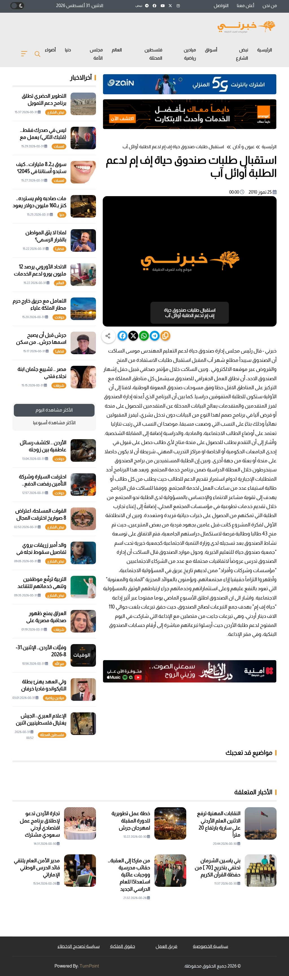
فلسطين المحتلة (153, 53)
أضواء (50, 49)
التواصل (221, 5)
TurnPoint (89, 966)
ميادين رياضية (190, 53)
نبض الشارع (242, 53)
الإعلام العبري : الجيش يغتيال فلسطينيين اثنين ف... (41, 723)
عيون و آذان (244, 146)
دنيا (68, 49)
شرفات (59, 386)
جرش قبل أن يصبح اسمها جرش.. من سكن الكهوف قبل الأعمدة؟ (41, 342)
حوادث (59, 317)
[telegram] (155, 336)
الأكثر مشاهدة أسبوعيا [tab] (54, 422)
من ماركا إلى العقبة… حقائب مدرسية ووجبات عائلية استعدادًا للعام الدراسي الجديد (129, 875)
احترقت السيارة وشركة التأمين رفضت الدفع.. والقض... (42, 484)
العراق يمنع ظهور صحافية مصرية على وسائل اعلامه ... (46, 620)
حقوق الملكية (122, 946)
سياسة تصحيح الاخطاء (79, 946)
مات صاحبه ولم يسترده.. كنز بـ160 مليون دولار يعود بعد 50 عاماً (39, 205)
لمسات (59, 146)
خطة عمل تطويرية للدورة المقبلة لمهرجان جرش (130, 820)
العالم (117, 49)
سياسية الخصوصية (210, 946)
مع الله (59, 664)
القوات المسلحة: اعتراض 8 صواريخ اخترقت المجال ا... (40, 518)
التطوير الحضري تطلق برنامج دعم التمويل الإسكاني (44, 103)
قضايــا (59, 249)
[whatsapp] (144, 336)
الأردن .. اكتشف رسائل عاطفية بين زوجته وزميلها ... (43, 449)
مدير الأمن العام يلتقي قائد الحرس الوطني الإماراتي (37, 867)
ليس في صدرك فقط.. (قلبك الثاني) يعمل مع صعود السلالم (43, 137)
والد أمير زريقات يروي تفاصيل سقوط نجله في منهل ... (41, 552)
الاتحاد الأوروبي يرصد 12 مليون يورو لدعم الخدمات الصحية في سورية (40, 274)
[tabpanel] (54, 587)
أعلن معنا (245, 5)
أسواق (211, 49)
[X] (133, 336)
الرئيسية (264, 49)
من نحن (269, 5)
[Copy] (165, 336)
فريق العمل (166, 946)
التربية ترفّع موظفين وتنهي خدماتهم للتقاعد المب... (41, 586)
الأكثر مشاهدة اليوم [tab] (54, 410)
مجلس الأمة (96, 53)
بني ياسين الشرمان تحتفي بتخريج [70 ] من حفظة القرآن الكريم (217, 867)
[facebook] (123, 336)
